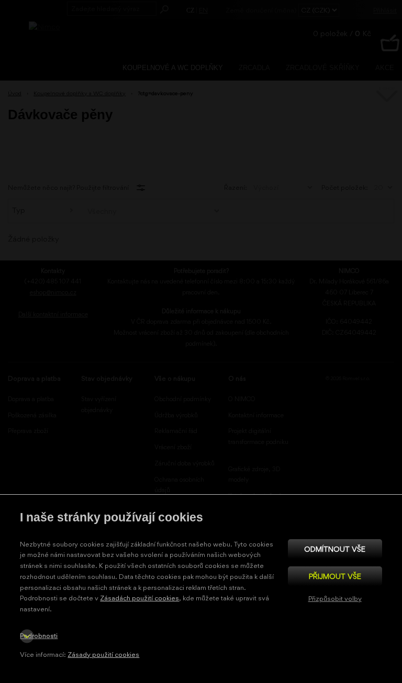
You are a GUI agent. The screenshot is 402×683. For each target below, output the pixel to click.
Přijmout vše (335, 576)
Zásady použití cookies (103, 654)
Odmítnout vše (334, 548)
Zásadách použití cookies (139, 598)
